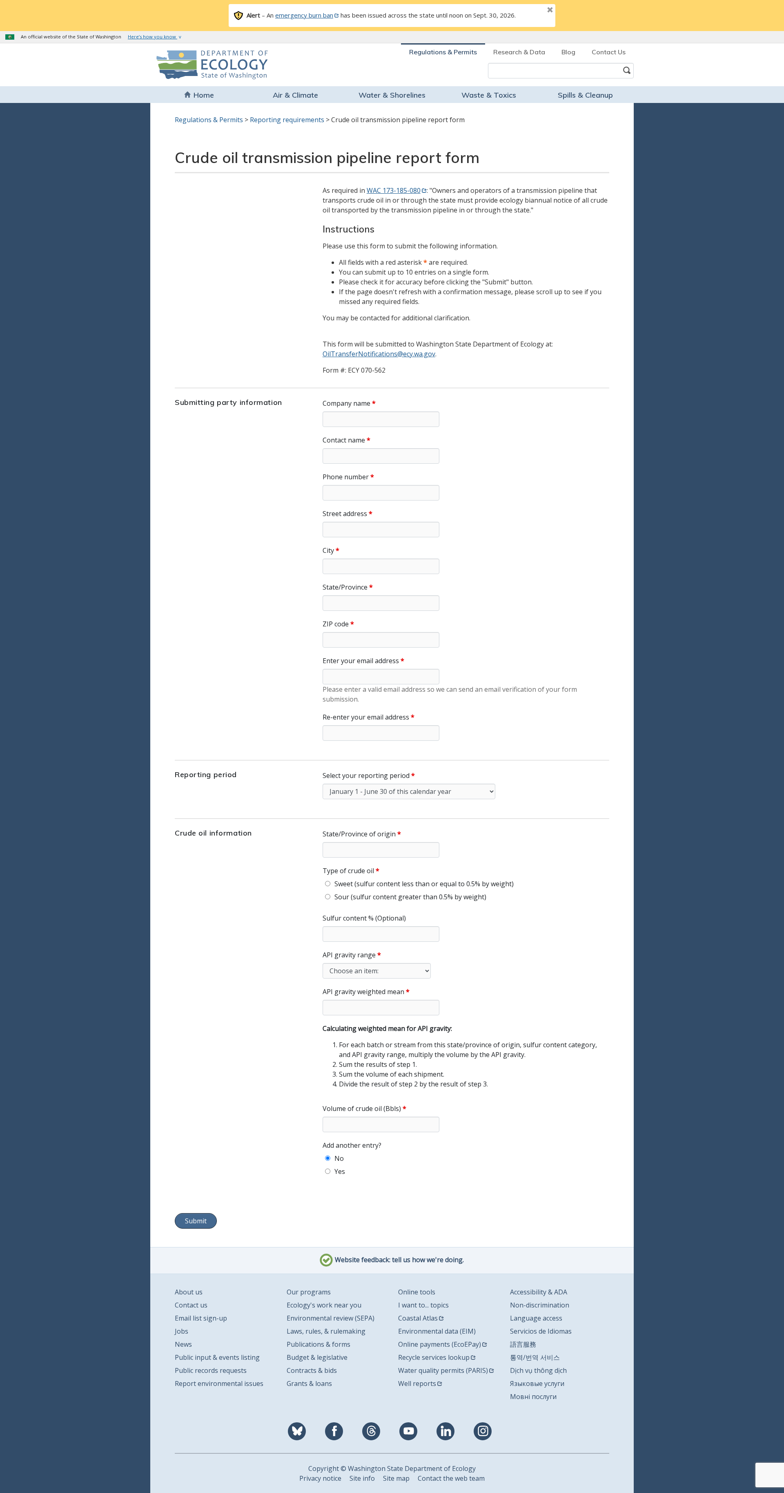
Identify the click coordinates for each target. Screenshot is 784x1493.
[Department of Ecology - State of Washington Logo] (203, 64)
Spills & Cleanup (585, 95)
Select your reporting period (366, 775)
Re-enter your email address (366, 717)
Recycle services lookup (434, 1357)
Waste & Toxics (488, 95)
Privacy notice (320, 1478)
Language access (536, 1318)
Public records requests (211, 1370)
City (328, 550)
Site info (362, 1478)
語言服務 (523, 1344)
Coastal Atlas (418, 1318)
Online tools (416, 1291)
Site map (396, 1478)
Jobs (181, 1331)
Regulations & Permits (443, 52)
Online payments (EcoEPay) (439, 1344)
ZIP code (336, 623)
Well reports (417, 1383)
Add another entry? (352, 1145)
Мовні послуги (533, 1396)
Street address (345, 513)
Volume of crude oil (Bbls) (362, 1108)
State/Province (345, 587)
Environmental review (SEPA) (330, 1318)
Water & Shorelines (392, 95)
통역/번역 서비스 (535, 1357)
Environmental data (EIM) (437, 1331)
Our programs (309, 1291)
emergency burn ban (304, 15)
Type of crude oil (348, 870)
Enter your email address (361, 660)
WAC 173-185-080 (394, 190)
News (183, 1344)
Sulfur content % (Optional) (364, 918)
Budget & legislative (317, 1357)
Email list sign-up (201, 1318)
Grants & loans (309, 1383)
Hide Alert (532, 10)
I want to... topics (423, 1305)
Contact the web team (451, 1478)
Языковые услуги (537, 1383)
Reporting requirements (287, 119)
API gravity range (349, 954)
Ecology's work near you (324, 1305)
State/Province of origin (359, 833)
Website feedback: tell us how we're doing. (398, 1259)
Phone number (346, 476)
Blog (568, 52)
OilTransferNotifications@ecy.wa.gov (379, 353)
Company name (346, 403)
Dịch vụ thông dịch (538, 1370)
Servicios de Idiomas (541, 1331)
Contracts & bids (312, 1370)
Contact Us (609, 52)
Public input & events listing (217, 1357)
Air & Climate (295, 95)
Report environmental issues (219, 1383)
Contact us (191, 1305)
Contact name (344, 440)
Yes (339, 1171)
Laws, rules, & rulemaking (326, 1331)
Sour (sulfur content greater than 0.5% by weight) (410, 896)
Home (204, 95)
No (339, 1158)
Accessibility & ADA (538, 1291)
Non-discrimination (539, 1305)
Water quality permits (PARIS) (443, 1370)
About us (189, 1291)
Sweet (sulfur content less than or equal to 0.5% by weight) (424, 883)
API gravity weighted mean (363, 991)
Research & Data (519, 52)
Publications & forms (318, 1344)
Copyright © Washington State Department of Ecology (392, 1468)
